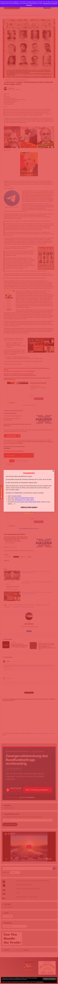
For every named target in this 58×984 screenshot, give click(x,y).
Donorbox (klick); (16, 496)
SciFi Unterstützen (1, 491)
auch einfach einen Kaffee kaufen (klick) (29, 502)
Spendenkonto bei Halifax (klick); (24, 500)
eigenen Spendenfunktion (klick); (24, 498)
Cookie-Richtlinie (39, 981)
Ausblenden (29, 5)
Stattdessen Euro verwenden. (50, 3)
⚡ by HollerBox (29, 513)
